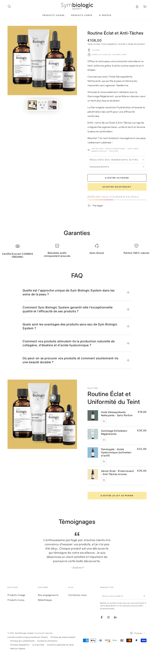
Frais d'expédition (109, 44)
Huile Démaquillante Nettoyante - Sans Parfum (116, 414)
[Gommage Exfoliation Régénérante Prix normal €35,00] (36, 407)
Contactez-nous (77, 586)
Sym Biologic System (24, 624)
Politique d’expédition (19, 636)
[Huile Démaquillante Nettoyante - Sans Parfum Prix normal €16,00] (20, 426)
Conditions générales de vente (60, 636)
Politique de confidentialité (22, 632)
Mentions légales (17, 640)
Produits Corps (16, 591)
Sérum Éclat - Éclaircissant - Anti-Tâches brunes (117, 472)
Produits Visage (16, 586)
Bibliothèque (45, 591)
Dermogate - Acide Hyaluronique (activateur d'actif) (116, 452)
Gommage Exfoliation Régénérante (114, 432)
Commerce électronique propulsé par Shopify (28, 629)
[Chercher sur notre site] (9, 6)
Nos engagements (48, 586)
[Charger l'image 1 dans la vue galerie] (32, 105)
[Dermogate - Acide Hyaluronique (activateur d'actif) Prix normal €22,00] (52, 397)
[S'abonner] (144, 587)
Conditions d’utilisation (47, 632)
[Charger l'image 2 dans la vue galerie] (42, 105)
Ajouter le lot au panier (117, 495)
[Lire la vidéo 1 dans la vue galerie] (52, 105)
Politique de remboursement (63, 629)
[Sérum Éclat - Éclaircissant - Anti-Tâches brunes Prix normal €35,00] (67, 414)
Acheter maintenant (117, 187)
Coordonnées (38, 636)
